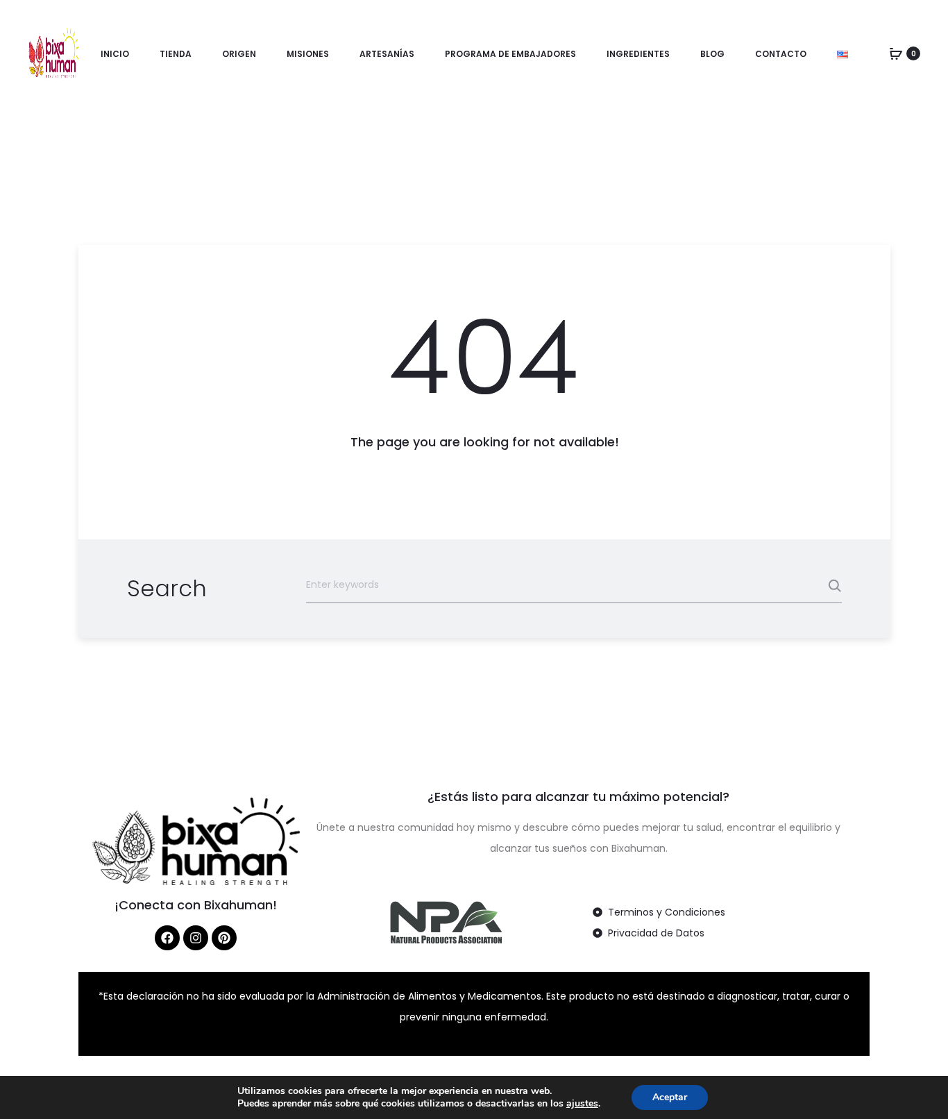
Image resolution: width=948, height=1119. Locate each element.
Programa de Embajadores (510, 54)
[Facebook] (167, 937)
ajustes (582, 1103)
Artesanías (386, 54)
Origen (239, 54)
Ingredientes (638, 54)
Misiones (308, 54)
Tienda (176, 54)
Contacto (780, 54)
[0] (896, 53)
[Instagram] (195, 937)
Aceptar (669, 1097)
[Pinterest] (224, 937)
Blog (712, 54)
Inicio (115, 54)
